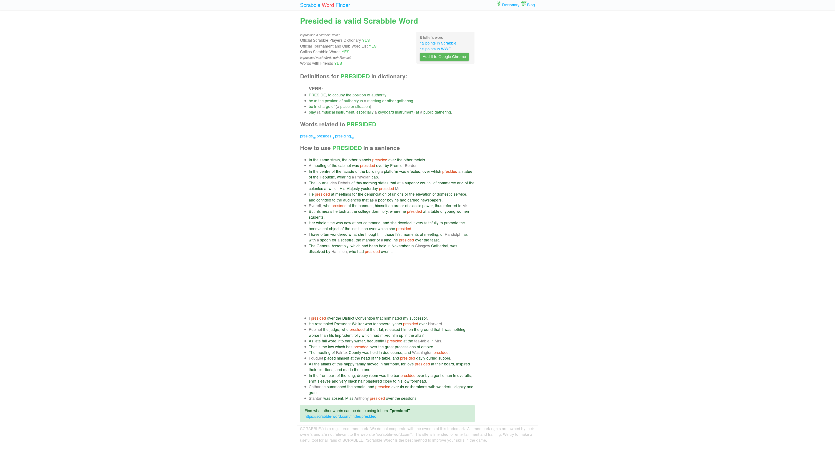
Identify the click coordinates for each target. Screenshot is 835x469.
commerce (447, 182)
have (315, 234)
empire (427, 346)
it (414, 222)
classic (415, 205)
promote (451, 222)
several (385, 323)
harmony (391, 364)
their (439, 364)
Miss (349, 398)
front (323, 375)
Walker (358, 323)
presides (325, 136)
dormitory (380, 211)
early (349, 340)
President (342, 323)
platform (391, 171)
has (349, 346)
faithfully (431, 222)
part (332, 375)
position (359, 94)
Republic (327, 177)
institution (359, 228)
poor (382, 200)
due (386, 352)
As (311, 340)
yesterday (369, 188)
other (391, 100)
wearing (344, 177)
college (364, 211)
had (403, 200)
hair (361, 381)
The (312, 182)
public (428, 112)
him (404, 329)
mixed (385, 335)
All (311, 364)
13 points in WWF (435, 48)
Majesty (353, 188)
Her (312, 222)
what (353, 234)
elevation (423, 194)
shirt (312, 381)
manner (369, 240)
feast (434, 240)
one (367, 369)
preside (308, 136)
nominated (393, 318)
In (310, 159)
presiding (344, 136)
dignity (460, 386)
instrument (345, 112)
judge (334, 329)
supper (444, 358)
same (324, 159)
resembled (324, 323)
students (316, 217)
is (319, 346)
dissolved (317, 251)
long (351, 375)
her (359, 222)
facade (348, 171)
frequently (375, 340)
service (460, 194)
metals (419, 159)
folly (357, 335)
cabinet (344, 165)
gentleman (443, 375)
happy (349, 364)
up (401, 335)
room (373, 375)
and (460, 182)
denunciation (375, 194)
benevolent (318, 228)
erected (413, 171)
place (345, 106)
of (368, 94)
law (331, 346)
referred (450, 205)
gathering (405, 100)
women (462, 211)
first (398, 234)
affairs (326, 364)
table (435, 211)
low (406, 381)
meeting (374, 100)
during (431, 358)
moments (411, 234)
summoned (336, 386)
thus (438, 205)
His (342, 188)
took (342, 211)
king (387, 240)
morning (370, 182)
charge (324, 106)
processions (405, 346)
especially (365, 112)
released (392, 329)
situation (362, 106)
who (327, 205)
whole (321, 222)
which (436, 171)
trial (380, 329)
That (313, 346)
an (390, 205)
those (389, 234)
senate (360, 386)
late (317, 340)
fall (324, 340)
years (397, 323)
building (373, 171)
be (311, 100)
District (348, 318)
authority (378, 94)
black (352, 381)
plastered (374, 381)
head (365, 358)
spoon (325, 240)
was (355, 165)
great (389, 346)
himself (381, 205)
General (324, 245)
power (427, 205)
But (312, 211)
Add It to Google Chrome (444, 56)
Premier (397, 165)
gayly (420, 358)
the (348, 94)
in (315, 100)
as (372, 200)
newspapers (431, 200)
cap (375, 177)
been (373, 245)
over (392, 159)
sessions (408, 398)
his (318, 211)
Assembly (340, 245)
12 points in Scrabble (438, 43)
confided (323, 200)
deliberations (416, 386)
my (405, 318)
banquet (366, 205)
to (329, 94)
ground (427, 329)
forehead (418, 381)
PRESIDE (317, 94)
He (311, 194)
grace (314, 392)
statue (467, 171)
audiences (352, 200)
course (396, 352)
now (347, 222)
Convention (365, 318)
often (325, 234)
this (359, 182)
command (372, 222)
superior (412, 182)
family (361, 364)
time (331, 222)
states (383, 182)
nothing (459, 329)
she (393, 222)
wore (332, 340)
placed (330, 358)
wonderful (444, 386)
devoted (405, 222)
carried (413, 200)
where (395, 211)
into (340, 340)
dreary (362, 375)
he (396, 200)
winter (359, 340)
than (324, 335)
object (334, 228)
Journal (323, 182)
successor (418, 318)
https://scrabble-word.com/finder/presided (340, 416)
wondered (338, 234)
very (419, 222)
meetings (343, 194)
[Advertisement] (392, 284)
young (450, 211)
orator (399, 205)
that (393, 182)
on (411, 329)
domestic (445, 194)
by (387, 165)
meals (327, 211)
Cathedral (439, 245)
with (312, 240)
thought (371, 234)
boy (390, 200)
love (410, 364)
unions (398, 194)
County (355, 352)
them (358, 369)
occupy (338, 94)
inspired (463, 364)
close (387, 381)
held (382, 245)
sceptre (347, 240)
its (402, 386)
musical (328, 112)
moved (373, 364)
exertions (325, 369)
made (348, 369)
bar (396, 375)
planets (365, 159)
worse (314, 335)
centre (325, 171)
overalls (464, 375)
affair (419, 335)
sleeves (324, 381)
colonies (316, 188)
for (354, 194)
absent (337, 398)
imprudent (343, 335)
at (417, 112)
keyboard (386, 112)
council (426, 182)
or (384, 100)
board (449, 364)
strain (335, 159)
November (401, 245)
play (312, 112)
